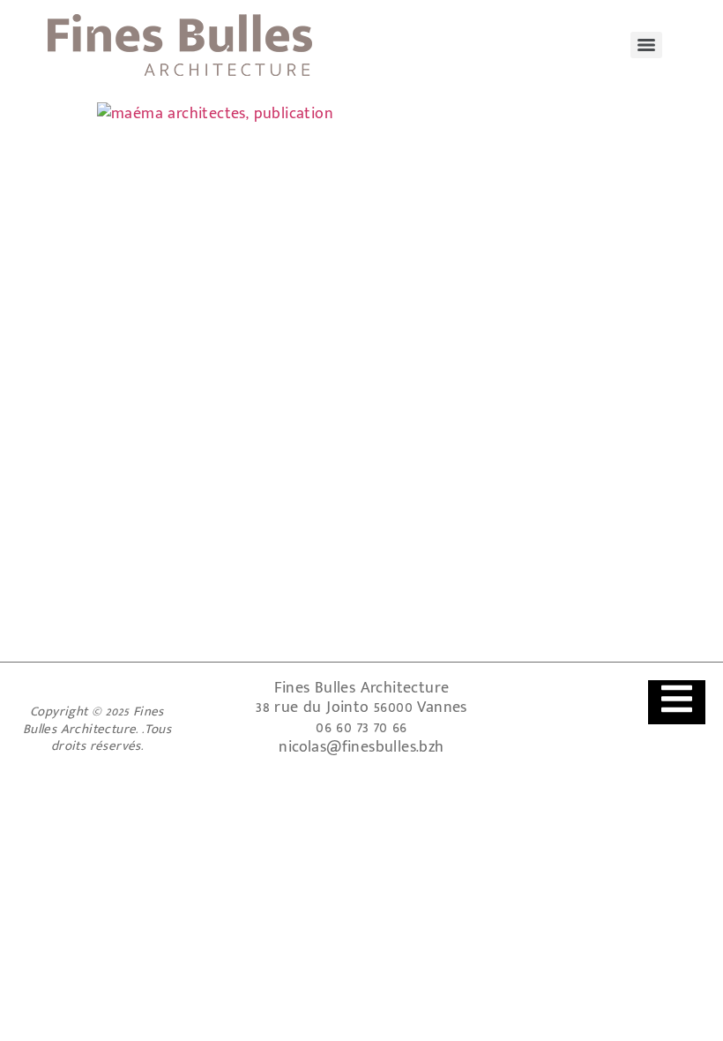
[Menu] (646, 45)
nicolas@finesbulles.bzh (361, 747)
